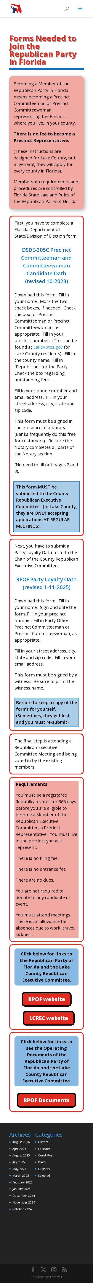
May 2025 (19, 1169)
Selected (44, 1175)
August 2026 (21, 1142)
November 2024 (23, 1202)
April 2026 (19, 1149)
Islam (42, 1162)
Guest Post (46, 1155)
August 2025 (21, 1155)
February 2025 (22, 1182)
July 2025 (18, 1162)
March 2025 (20, 1175)
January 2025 (21, 1189)
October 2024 (22, 1209)
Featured (44, 1149)
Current (43, 1142)
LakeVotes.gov (48, 347)
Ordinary (44, 1169)
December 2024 (23, 1195)
